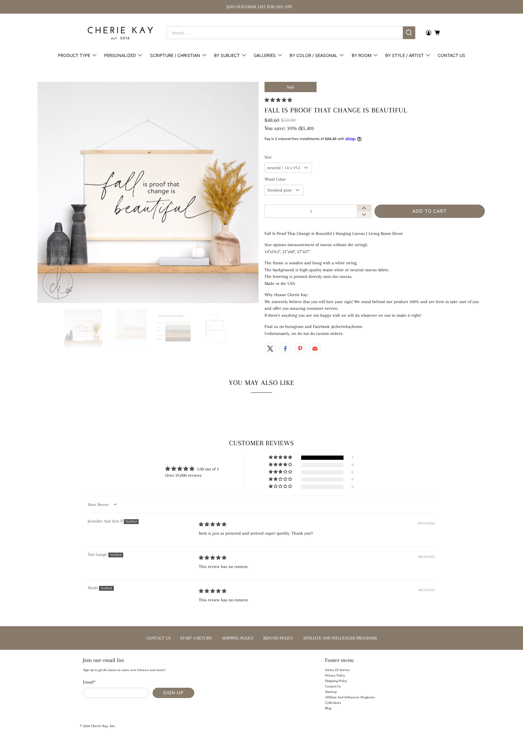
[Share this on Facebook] (285, 348)
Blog (328, 708)
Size (268, 157)
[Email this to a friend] (315, 348)
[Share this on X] (270, 348)
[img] (212, 524)
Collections (333, 703)
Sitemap (331, 692)
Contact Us (451, 55)
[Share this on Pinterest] (300, 348)
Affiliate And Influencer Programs (350, 697)
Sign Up (173, 693)
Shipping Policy (336, 681)
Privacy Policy (335, 675)
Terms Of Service (337, 670)
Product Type (74, 55)
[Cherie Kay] (120, 33)
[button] (278, 100)
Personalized (120, 55)
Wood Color (275, 179)
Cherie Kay (99, 726)
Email (89, 682)
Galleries (265, 55)
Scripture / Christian (175, 55)
